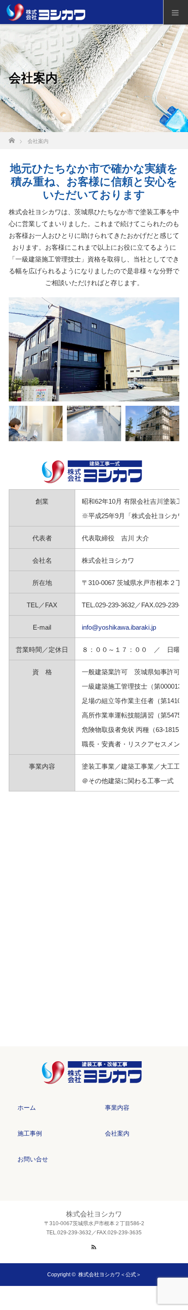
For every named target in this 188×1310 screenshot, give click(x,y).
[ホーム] (11, 138)
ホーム (26, 1107)
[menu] (175, 12)
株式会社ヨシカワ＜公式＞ (109, 1275)
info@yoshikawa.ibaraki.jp (119, 627)
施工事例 (29, 1133)
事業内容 (117, 1107)
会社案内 (117, 1133)
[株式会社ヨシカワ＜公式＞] (94, 1078)
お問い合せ (32, 1159)
